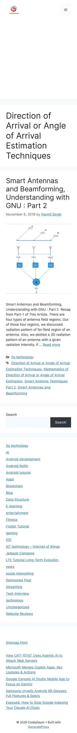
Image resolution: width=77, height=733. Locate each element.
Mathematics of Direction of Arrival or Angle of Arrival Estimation (37, 375)
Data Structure (17, 499)
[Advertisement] (38, 60)
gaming (12, 533)
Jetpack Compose (20, 553)
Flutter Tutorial (17, 526)
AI (7, 452)
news (10, 567)
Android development (23, 459)
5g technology (22, 357)
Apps (10, 479)
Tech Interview (17, 594)
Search (11, 415)
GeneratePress (38, 727)
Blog (9, 493)
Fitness (11, 520)
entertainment (17, 513)
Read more (51, 345)
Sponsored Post (18, 580)
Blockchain (14, 486)
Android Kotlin (17, 466)
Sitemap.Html (16, 643)
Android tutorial (18, 473)
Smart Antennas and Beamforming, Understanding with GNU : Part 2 (38, 193)
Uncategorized (17, 607)
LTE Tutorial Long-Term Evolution (32, 560)
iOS (8, 540)
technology (14, 600)
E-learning (14, 506)
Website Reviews (19, 614)
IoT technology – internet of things (33, 547)
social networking (20, 573)
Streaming (14, 587)
